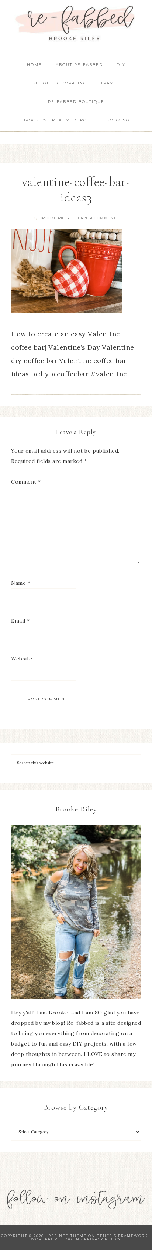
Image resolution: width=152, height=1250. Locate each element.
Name (20, 583)
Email (20, 620)
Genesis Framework (122, 1236)
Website (21, 658)
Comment (26, 482)
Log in (71, 1239)
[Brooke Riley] (76, 912)
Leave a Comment (95, 218)
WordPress (45, 1239)
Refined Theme (67, 1236)
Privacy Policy (102, 1239)
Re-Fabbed (76, 23)
